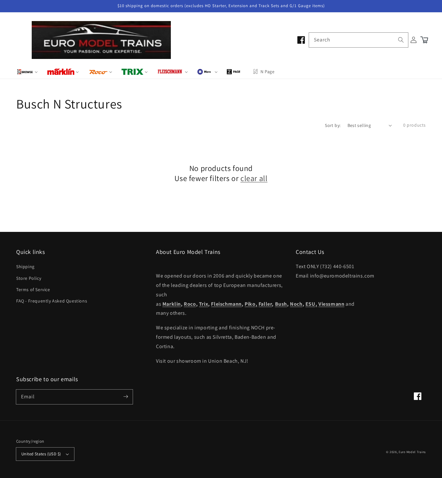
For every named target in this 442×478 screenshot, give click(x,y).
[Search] (401, 40)
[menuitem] (27, 71)
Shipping (25, 266)
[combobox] (358, 40)
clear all (253, 178)
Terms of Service (33, 289)
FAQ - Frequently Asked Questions (51, 301)
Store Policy (28, 278)
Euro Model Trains (412, 452)
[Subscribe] (125, 397)
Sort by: (332, 125)
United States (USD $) (41, 454)
